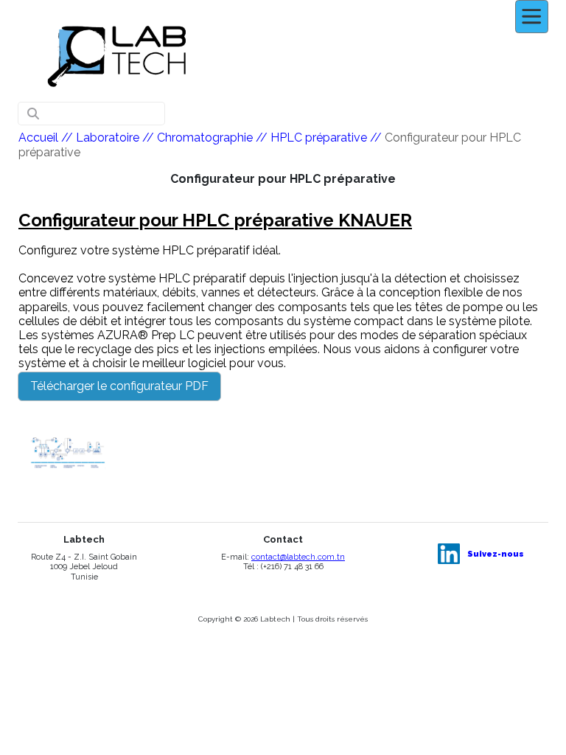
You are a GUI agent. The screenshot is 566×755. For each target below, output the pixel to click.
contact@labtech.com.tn (298, 557)
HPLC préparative (318, 138)
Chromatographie (205, 138)
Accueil (38, 138)
